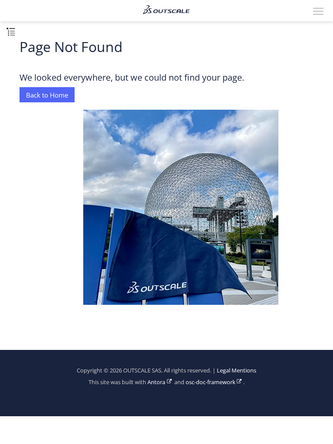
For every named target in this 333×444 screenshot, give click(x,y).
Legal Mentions (236, 370)
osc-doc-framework (210, 382)
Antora (156, 382)
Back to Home (47, 95)
